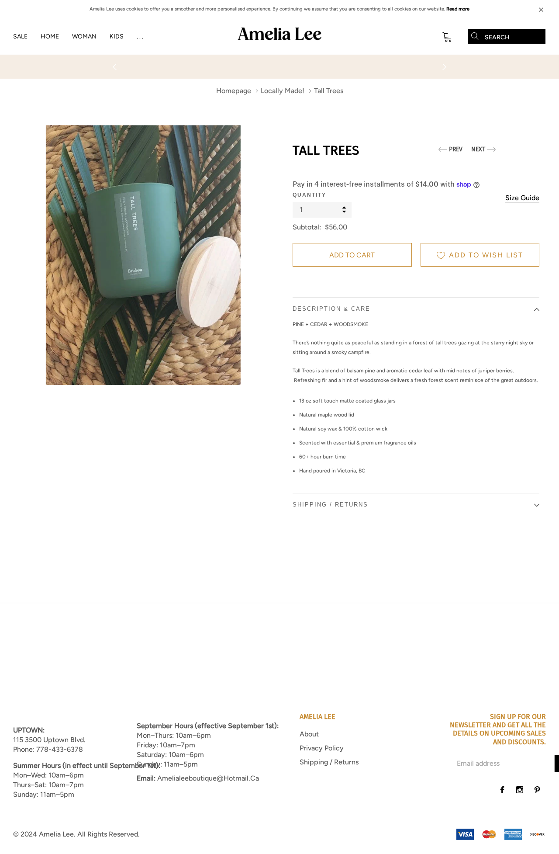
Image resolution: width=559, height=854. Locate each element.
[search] (475, 36)
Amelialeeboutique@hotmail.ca (208, 778)
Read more (457, 9)
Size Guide (522, 198)
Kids (117, 36)
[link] (502, 789)
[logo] (279, 36)
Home (50, 36)
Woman (84, 36)
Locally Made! (282, 91)
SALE (20, 36)
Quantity (309, 195)
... (141, 36)
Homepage (233, 91)
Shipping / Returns (329, 762)
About (309, 734)
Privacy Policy (322, 748)
